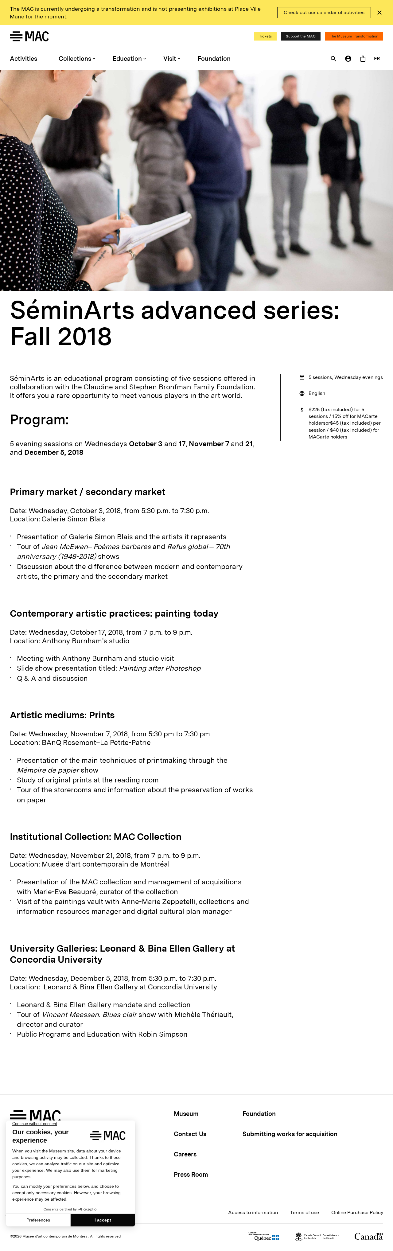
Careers (185, 1154)
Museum (186, 1113)
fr (377, 58)
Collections (75, 58)
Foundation (214, 58)
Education (127, 58)
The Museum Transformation (354, 36)
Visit (169, 58)
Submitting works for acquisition (290, 1134)
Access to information (253, 1212)
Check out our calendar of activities (324, 12)
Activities (23, 58)
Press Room (191, 1174)
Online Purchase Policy (357, 1212)
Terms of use (304, 1212)
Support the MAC (301, 36)
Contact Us (190, 1134)
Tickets (265, 36)
